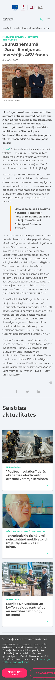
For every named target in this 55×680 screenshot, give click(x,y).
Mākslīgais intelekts (13, 37)
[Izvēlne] (49, 19)
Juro (6, 149)
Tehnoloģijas (10, 40)
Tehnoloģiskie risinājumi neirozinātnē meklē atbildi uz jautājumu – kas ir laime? (27, 541)
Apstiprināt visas (15, 673)
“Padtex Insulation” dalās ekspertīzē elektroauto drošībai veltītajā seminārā (27, 475)
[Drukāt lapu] (50, 382)
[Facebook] (16, 391)
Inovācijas (32, 37)
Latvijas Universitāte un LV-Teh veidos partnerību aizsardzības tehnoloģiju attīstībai (26, 609)
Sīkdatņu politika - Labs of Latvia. (26, 661)
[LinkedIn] (38, 391)
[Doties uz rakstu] (47, 485)
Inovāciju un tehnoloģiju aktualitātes (22, 28)
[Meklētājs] (41, 19)
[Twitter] (27, 391)
